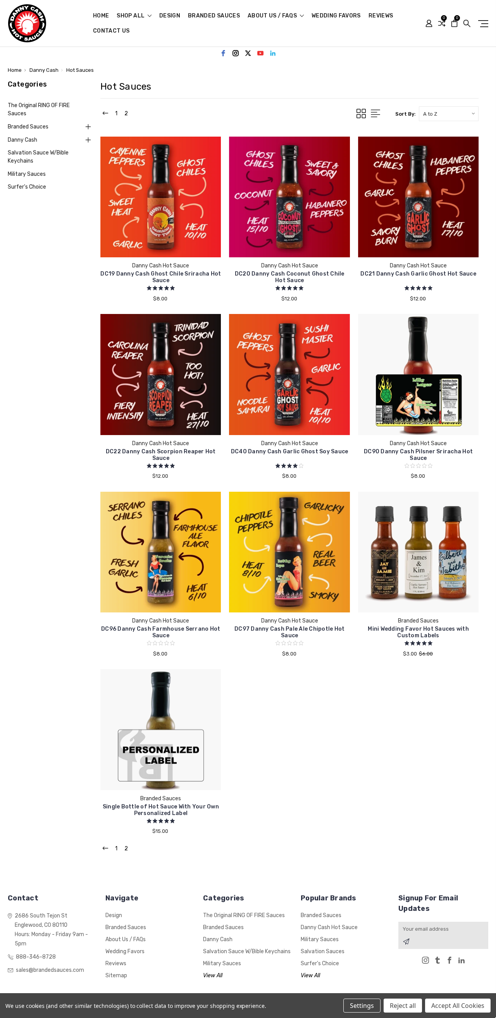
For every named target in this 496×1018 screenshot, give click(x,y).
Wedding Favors (336, 16)
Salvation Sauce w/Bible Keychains (38, 156)
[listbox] (449, 113)
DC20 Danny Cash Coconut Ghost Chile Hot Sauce (289, 277)
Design (169, 16)
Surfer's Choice (27, 187)
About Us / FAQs (273, 16)
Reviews (381, 16)
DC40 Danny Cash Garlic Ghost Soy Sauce (289, 451)
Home (101, 16)
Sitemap (116, 975)
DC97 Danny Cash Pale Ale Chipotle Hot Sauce (289, 632)
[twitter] (248, 53)
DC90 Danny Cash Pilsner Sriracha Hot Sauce (418, 454)
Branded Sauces (214, 16)
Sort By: (405, 114)
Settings (362, 1005)
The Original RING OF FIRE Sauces (39, 109)
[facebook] (223, 53)
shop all (131, 16)
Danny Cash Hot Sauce (329, 927)
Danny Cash (22, 140)
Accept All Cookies (457, 1005)
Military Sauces (27, 174)
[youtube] (260, 53)
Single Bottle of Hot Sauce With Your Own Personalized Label (161, 810)
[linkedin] (273, 53)
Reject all (403, 1005)
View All (212, 975)
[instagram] (235, 53)
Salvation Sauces (322, 951)
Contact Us (111, 31)
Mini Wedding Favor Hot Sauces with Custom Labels (418, 632)
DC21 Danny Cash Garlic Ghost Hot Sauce (418, 274)
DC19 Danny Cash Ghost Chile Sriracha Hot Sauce (160, 277)
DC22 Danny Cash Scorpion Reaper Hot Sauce (161, 454)
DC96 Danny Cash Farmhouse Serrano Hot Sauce (160, 632)
